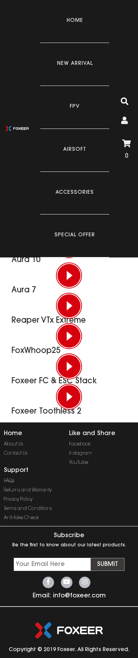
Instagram (80, 453)
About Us (13, 444)
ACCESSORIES (75, 192)
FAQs (9, 481)
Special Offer (74, 235)
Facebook (79, 444)
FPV (75, 106)
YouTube (78, 462)
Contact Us (15, 453)
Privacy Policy (18, 499)
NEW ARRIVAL (75, 63)
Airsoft (74, 149)
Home (75, 20)
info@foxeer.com (79, 596)
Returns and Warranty (28, 490)
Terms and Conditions (28, 508)
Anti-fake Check (21, 518)
